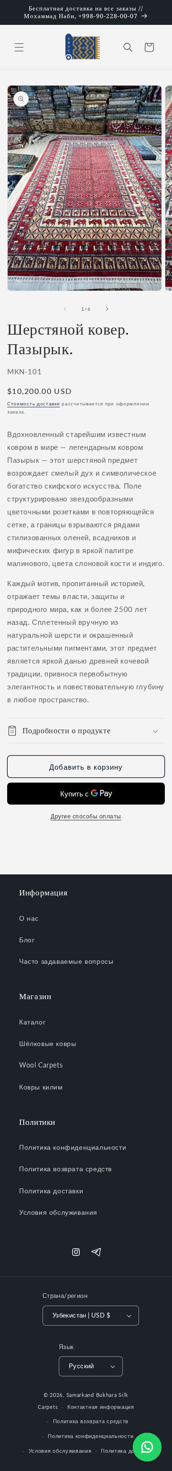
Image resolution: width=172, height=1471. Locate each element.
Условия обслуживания (58, 1212)
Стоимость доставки (33, 403)
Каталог (32, 1022)
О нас (29, 918)
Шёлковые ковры (47, 1043)
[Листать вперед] (107, 308)
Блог (26, 940)
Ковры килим (41, 1087)
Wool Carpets (41, 1065)
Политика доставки (51, 1191)
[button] (19, 47)
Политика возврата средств (65, 1169)
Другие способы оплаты (86, 816)
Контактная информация (100, 1407)
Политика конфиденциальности (72, 1147)
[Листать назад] (64, 308)
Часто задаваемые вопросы (66, 961)
